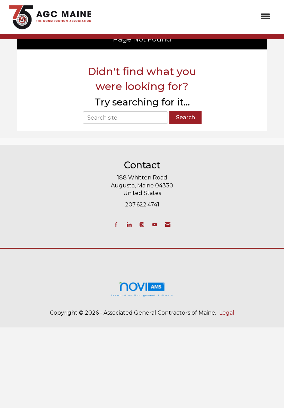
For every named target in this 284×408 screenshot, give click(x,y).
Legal (226, 312)
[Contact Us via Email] (168, 224)
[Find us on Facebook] (116, 224)
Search (185, 117)
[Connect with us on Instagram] (142, 224)
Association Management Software (142, 295)
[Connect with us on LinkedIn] (129, 224)
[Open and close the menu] (186, 16)
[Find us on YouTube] (154, 224)
